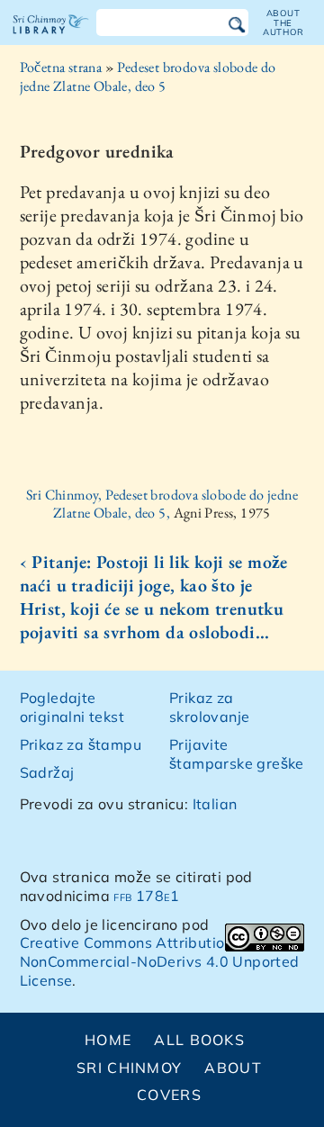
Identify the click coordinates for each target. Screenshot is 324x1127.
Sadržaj (47, 772)
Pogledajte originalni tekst (72, 707)
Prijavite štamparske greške (236, 753)
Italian (215, 804)
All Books (199, 1040)
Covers (169, 1095)
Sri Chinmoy (129, 1068)
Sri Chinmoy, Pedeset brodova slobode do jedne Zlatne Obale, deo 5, (162, 504)
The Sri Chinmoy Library (51, 39)
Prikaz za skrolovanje (209, 707)
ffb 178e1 (146, 896)
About (232, 1068)
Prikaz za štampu (80, 744)
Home (108, 1040)
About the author (283, 22)
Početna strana (61, 67)
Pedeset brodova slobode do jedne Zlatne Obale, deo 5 (148, 76)
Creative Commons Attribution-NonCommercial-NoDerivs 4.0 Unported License (160, 961)
